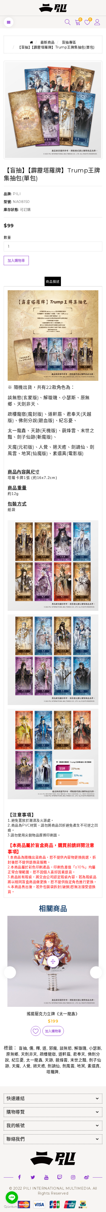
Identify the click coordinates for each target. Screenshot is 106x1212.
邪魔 (53, 1048)
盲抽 (23, 1048)
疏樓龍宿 (48, 1054)
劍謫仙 (54, 1066)
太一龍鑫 (34, 1060)
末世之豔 (78, 1060)
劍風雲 (68, 1066)
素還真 (94, 1066)
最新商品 (47, 42)
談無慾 (66, 1048)
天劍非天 (29, 1054)
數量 (7, 237)
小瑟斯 (95, 1048)
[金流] (53, 1204)
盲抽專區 (69, 42)
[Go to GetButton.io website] (12, 1207)
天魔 (16, 1066)
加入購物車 (16, 260)
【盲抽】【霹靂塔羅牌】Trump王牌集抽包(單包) (56, 47)
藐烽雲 (61, 1060)
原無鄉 (12, 1054)
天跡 (49, 1060)
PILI (17, 194)
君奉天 (79, 1054)
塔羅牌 (52, 1072)
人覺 (26, 1066)
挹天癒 (39, 1066)
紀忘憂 (18, 1060)
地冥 (81, 1066)
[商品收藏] (35, 1031)
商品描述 (53, 281)
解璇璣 (80, 1048)
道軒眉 (64, 1054)
